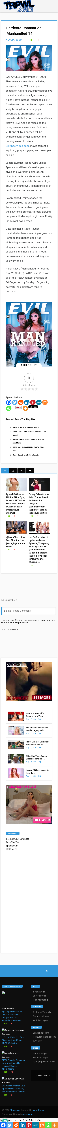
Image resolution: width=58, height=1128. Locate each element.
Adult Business (8, 1008)
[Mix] (45, 402)
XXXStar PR (11, 849)
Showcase (15, 1110)
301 (5, 1095)
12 (32, 516)
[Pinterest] (33, 402)
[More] (25, 408)
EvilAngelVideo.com (17, 145)
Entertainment (40, 995)
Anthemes (28, 1114)
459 (5, 1046)
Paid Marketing (40, 1000)
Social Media (39, 991)
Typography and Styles (44, 1061)
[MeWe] (39, 402)
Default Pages (40, 1053)
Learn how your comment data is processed (28, 621)
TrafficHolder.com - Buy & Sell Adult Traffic (20, 1120)
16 (32, 565)
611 (5, 1024)
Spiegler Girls (12, 845)
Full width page (40, 1057)
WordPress (38, 1110)
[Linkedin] (27, 402)
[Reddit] (21, 402)
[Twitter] (14, 402)
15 (8, 516)
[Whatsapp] (8, 408)
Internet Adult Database (17, 839)
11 (30, 39)
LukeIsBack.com (41, 1033)
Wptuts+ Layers (40, 1020)
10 (12, 1072)
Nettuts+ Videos (41, 1016)
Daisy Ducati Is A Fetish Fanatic (26, 455)
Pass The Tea (12, 842)
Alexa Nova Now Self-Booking (26, 427)
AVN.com (37, 1041)
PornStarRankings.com (44, 1037)
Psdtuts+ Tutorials (42, 1012)
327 (5, 1072)
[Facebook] (8, 402)
